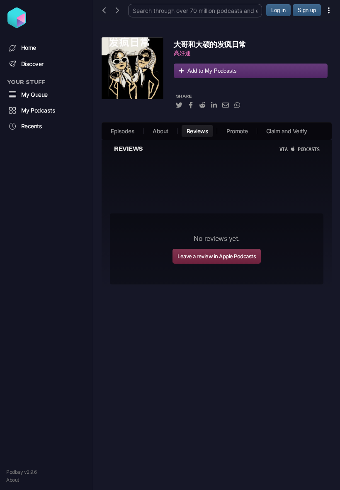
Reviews (198, 131)
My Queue (34, 94)
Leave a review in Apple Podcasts (216, 256)
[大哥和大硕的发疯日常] (132, 77)
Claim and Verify (286, 131)
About (12, 480)
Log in (278, 10)
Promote (237, 131)
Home (28, 47)
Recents (31, 126)
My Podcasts (38, 110)
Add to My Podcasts (212, 71)
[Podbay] (16, 25)
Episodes (122, 131)
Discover (32, 63)
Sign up (307, 10)
